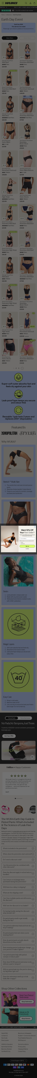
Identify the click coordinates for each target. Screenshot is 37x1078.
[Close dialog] (35, 527)
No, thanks (27, 548)
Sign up (27, 546)
